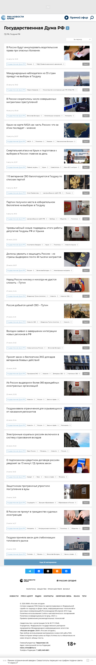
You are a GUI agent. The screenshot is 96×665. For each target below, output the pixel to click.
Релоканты (64, 425)
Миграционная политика (47, 528)
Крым (44, 167)
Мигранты (68, 116)
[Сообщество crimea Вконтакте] (38, 571)
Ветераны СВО (58, 373)
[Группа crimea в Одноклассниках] (57, 571)
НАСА (29, 141)
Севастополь (55, 167)
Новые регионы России (35, 348)
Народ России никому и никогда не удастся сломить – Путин (31, 281)
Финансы (43, 451)
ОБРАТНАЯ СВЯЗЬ (63, 596)
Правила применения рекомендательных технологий (42, 618)
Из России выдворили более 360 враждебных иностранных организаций (32, 384)
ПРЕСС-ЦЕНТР (27, 596)
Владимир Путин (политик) (36, 296)
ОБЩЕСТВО (41, 589)
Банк (38, 477)
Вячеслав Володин (33, 116)
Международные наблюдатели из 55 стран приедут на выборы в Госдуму (31, 75)
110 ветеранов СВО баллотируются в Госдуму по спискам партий (34, 178)
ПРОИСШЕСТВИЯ (55, 589)
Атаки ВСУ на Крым (70, 167)
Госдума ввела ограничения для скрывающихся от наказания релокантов (34, 410)
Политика (38, 141)
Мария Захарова (32, 90)
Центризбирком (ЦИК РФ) (52, 193)
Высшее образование (46, 502)
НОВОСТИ (14, 596)
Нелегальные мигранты (52, 116)
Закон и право (52, 399)
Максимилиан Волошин (65, 141)
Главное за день (32, 167)
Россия (29, 64)
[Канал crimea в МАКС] (66, 571)
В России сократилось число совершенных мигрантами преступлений (31, 100)
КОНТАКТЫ (49, 596)
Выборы (52, 219)
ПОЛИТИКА (31, 589)
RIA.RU (77, 596)
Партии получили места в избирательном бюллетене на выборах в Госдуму (30, 204)
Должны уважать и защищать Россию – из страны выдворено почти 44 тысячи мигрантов (33, 255)
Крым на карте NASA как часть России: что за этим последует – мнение (32, 126)
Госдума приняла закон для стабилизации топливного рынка (30, 539)
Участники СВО (73, 373)
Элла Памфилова (33, 193)
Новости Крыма (70, 245)
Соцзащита (31, 502)
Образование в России (66, 502)
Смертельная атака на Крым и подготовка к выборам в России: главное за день (31, 152)
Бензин (39, 554)
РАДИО (38, 596)
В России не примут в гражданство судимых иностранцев (31, 513)
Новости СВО (65, 296)
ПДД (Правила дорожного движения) (49, 64)
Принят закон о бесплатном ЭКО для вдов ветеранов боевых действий (30, 358)
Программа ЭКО (32, 373)
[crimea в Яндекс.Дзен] (48, 571)
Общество (63, 219)
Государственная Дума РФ (34, 27)
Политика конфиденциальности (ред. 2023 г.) (38, 616)
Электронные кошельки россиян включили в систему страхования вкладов (32, 436)
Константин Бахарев (34, 245)
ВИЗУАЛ (66, 589)
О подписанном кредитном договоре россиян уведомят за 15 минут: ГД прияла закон (32, 462)
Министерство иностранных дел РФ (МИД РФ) (58, 90)
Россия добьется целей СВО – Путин (27, 305)
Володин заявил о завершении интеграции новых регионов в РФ (31, 333)
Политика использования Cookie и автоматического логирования (47, 613)
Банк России (31, 451)
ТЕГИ (84, 596)
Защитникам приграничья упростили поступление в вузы (28, 487)
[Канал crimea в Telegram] (29, 571)
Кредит (29, 477)
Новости (53, 296)
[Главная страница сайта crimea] (12, 17)
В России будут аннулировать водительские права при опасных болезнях (32, 49)
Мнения (49, 141)
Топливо (30, 554)
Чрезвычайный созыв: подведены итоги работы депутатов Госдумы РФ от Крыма (34, 229)
